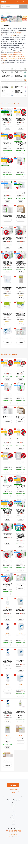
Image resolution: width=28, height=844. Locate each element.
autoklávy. (19, 34)
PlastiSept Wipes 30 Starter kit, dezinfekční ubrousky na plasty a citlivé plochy (21, 192)
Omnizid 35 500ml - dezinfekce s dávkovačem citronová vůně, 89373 (7, 712)
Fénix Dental (11, 35)
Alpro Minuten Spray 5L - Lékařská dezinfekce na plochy (7, 463)
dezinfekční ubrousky (11, 58)
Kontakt (13, 811)
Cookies (13, 792)
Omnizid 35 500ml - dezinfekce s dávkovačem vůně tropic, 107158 (7, 661)
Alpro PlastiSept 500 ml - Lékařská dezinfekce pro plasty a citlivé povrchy (7, 486)
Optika (13, 824)
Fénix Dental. (5, 64)
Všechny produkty (13, 817)
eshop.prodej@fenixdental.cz (13, 836)
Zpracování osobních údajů (13, 791)
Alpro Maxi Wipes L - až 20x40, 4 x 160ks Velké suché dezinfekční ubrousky (21, 216)
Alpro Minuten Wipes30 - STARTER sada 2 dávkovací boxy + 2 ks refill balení (7, 238)
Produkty (3, 13)
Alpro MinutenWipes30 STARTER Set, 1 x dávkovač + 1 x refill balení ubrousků (21, 168)
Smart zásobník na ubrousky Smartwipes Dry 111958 (20, 738)
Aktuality (13, 804)
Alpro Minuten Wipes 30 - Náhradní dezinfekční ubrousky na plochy (20, 119)
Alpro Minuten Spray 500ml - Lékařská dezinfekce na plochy (20, 439)
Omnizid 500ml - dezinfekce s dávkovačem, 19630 (7, 636)
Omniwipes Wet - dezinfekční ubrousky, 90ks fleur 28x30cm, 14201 (7, 288)
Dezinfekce (8, 13)
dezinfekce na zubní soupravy (9, 56)
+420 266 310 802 (13, 834)
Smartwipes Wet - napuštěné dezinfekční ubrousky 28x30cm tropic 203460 (20, 314)
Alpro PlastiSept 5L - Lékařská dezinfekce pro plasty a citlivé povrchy (20, 463)
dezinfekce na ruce (19, 52)
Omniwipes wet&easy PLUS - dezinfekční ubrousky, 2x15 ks (7, 338)
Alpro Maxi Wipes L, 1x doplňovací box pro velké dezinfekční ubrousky (20, 338)
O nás (13, 802)
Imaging (13, 819)
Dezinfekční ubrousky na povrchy (10, 103)
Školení (13, 806)
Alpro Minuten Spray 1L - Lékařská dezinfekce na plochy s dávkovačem (7, 439)
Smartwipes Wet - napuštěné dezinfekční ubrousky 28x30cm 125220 (7, 314)
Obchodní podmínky (13, 789)
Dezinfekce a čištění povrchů (9, 354)
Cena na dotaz (7, 342)
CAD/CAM (13, 822)
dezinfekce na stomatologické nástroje (11, 54)
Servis (13, 809)
